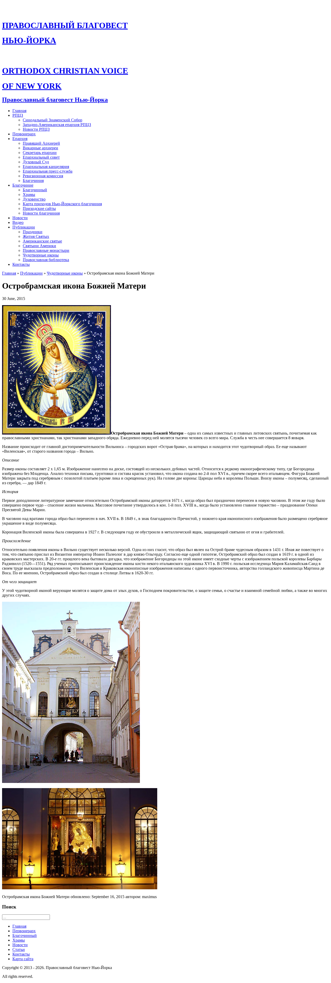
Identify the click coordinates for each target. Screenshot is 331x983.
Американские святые (42, 241)
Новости (20, 218)
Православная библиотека (46, 260)
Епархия (19, 138)
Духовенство (34, 199)
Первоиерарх (24, 134)
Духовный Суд (36, 162)
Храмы (29, 194)
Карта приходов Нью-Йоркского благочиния (62, 204)
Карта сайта (22, 959)
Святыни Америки (39, 246)
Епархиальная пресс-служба (47, 171)
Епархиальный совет (41, 157)
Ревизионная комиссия (43, 176)
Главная (19, 110)
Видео (18, 222)
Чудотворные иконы (41, 255)
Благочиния (33, 180)
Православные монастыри (46, 250)
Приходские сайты (39, 208)
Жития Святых (36, 236)
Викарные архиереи (40, 148)
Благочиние (22, 185)
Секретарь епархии (40, 152)
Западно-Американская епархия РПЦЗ (57, 124)
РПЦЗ (17, 115)
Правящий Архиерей (41, 143)
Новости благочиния (41, 213)
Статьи (18, 949)
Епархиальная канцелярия (46, 166)
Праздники (32, 232)
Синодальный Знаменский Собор (52, 120)
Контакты (21, 264)
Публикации (23, 227)
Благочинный (35, 190)
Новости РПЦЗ (36, 129)
